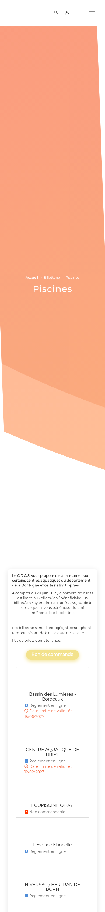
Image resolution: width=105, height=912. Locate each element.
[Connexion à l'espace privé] (68, 13)
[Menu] (92, 12)
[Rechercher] (57, 13)
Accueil (32, 277)
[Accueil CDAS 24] (20, 12)
